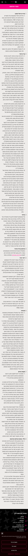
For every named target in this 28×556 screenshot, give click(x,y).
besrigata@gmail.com (18, 527)
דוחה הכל (14, 546)
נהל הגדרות (14, 550)
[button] (2, 533)
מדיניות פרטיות (11, 554)
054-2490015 (20, 531)
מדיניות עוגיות (17, 554)
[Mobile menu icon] (25, 2)
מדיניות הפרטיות (16, 255)
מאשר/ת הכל (14, 542)
